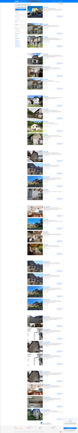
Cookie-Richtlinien (29, 431)
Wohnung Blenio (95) (17, 43)
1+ (18, 22)
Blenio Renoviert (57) (17, 44)
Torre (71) (16, 35)
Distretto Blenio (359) (17, 40)
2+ (20, 22)
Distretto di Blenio (23, 3)
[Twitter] (41, 428)
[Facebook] (39, 428)
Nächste (48, 422)
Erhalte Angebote (70, 428)
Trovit (15, 3)
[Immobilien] (27, 428)
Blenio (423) (16, 39)
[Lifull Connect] (18, 428)
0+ (16, 22)
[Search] (38, 1)
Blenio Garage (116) (17, 42)
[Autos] (29, 428)
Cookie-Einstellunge (41, 431)
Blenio (27, 3)
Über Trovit (16, 431)
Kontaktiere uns (36, 431)
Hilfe (22, 431)
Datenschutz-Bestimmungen (73, 430)
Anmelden (61, 1)
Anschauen (59, 16)
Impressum (66, 430)
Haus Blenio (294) (17, 41)
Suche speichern (20, 9)
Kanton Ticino (18, 3)
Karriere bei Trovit (20, 431)
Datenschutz (25, 431)
